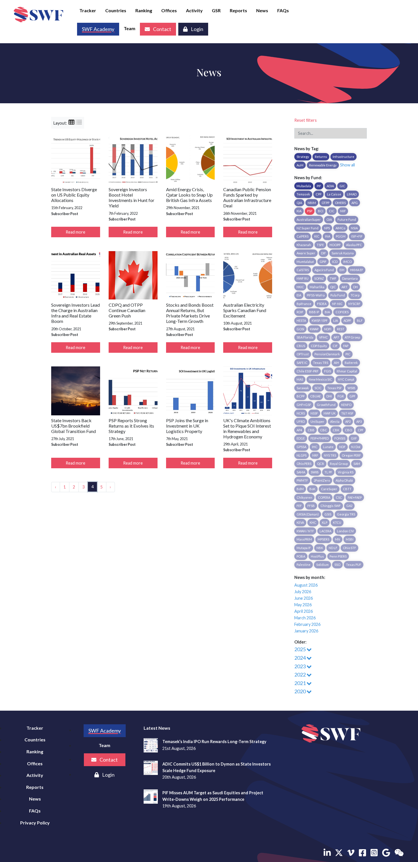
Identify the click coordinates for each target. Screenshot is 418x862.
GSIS (327, 514)
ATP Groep (352, 337)
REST (340, 329)
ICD (335, 261)
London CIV (345, 531)
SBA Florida (305, 337)
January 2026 (306, 630)
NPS (327, 228)
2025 (300, 649)
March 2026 (305, 617)
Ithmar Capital (347, 371)
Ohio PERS (304, 463)
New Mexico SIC (320, 379)
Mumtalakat (305, 261)
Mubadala (304, 186)
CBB (311, 430)
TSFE (320, 245)
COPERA (324, 497)
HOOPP (335, 245)
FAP (345, 346)
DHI (329, 396)
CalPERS (303, 236)
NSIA (354, 228)
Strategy (303, 156)
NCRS (301, 413)
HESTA (301, 320)
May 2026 (303, 604)
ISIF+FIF (357, 236)
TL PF (328, 472)
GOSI (300, 329)
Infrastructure (343, 156)
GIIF (354, 438)
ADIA (330, 186)
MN (337, 539)
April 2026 (303, 611)
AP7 (336, 337)
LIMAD (352, 194)
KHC (313, 522)
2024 (300, 658)
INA (327, 236)
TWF (333, 278)
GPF (352, 396)
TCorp (355, 295)
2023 (300, 666)
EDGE (301, 438)
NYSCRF (354, 304)
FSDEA (321, 304)
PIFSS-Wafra (316, 295)
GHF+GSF (304, 405)
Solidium (322, 564)
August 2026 (306, 585)
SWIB (315, 472)
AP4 (299, 430)
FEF (299, 506)
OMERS (340, 203)
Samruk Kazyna (343, 253)
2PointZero (322, 480)
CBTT (347, 489)
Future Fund (347, 219)
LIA (335, 320)
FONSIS (339, 438)
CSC (339, 497)
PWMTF (302, 480)
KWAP (314, 329)
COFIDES (342, 312)
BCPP (301, 396)
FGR (341, 396)
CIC (331, 211)
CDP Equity (319, 346)
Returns (321, 156)
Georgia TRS (346, 514)
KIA (299, 211)
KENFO (346, 405)
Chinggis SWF (330, 506)
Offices (169, 10)
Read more (75, 232)
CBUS (301, 346)
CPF (360, 430)
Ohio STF (349, 548)
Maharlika (317, 287)
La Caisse (334, 194)
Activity (194, 10)
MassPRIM (304, 539)
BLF (360, 320)
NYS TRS (330, 455)
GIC (342, 186)
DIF (323, 253)
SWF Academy (104, 730)
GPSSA (301, 447)
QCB (320, 463)
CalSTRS (303, 270)
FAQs (283, 10)
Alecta (335, 421)
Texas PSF (334, 388)
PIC (347, 354)
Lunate (328, 447)
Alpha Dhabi (344, 480)
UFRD (301, 421)
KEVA (300, 522)
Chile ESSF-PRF (307, 371)
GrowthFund (326, 405)
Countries (115, 10)
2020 (300, 691)
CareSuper (329, 489)
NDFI (327, 329)
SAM (356, 463)
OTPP (325, 203)
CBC (323, 430)
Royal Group (339, 463)
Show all (347, 164)
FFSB (311, 506)
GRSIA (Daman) (308, 514)
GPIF (323, 261)
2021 (300, 683)
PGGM (340, 236)
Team (129, 28)
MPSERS (323, 539)
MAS (300, 379)
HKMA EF (356, 270)
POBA (301, 556)
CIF (335, 346)
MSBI (349, 539)
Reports (238, 10)
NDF (342, 447)
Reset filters (305, 120)
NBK (319, 548)
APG (354, 203)
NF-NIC (337, 304)
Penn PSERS (338, 556)
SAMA (301, 472)
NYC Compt (346, 379)
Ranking (143, 10)
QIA (299, 203)
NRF (315, 455)
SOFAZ (319, 278)
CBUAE (315, 396)
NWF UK (330, 413)
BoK (312, 489)
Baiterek (351, 362)
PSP (309, 211)
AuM (300, 165)
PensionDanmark (327, 354)
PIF (319, 186)
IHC (314, 447)
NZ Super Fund (307, 228)
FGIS (327, 371)
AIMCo (340, 228)
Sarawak (303, 388)
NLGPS (302, 455)
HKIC (300, 287)
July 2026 (302, 591)
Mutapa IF (304, 548)
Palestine (304, 564)
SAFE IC (302, 362)
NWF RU (303, 278)
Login (196, 29)
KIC (316, 236)
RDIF (300, 312)
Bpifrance (304, 304)
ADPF (347, 320)
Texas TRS (320, 362)
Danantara (350, 278)
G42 (349, 506)
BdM (300, 489)
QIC (333, 287)
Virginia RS (345, 472)
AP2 (348, 421)
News (262, 10)
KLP (324, 522)
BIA (327, 312)
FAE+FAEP (355, 497)
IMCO (347, 261)
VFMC (323, 337)
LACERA (325, 531)
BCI (320, 211)
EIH (342, 270)
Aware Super (306, 253)
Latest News (157, 728)
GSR (216, 10)
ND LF (333, 548)
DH (355, 287)
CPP (318, 194)
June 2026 (303, 598)
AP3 (359, 421)
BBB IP (314, 312)
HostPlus (317, 556)
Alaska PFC (354, 245)
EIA (299, 295)
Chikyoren (304, 497)
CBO (348, 430)
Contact (161, 29)
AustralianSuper (309, 219)
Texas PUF (353, 564)
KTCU (337, 522)
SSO (337, 564)
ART (344, 287)
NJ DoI (355, 447)
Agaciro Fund (324, 270)
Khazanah (304, 245)
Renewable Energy (323, 165)
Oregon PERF (351, 455)
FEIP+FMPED (320, 438)
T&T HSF (347, 413)
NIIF (343, 211)
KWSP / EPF (320, 320)
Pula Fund (337, 295)
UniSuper (317, 421)
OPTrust (303, 354)
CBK (336, 430)
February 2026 (307, 624)
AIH (336, 362)
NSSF (314, 413)
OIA (329, 219)
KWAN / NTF (305, 531)
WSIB (351, 388)
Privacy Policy (35, 822)
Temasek (303, 194)
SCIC (318, 388)
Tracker (87, 10)
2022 (300, 674)
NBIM (312, 203)
